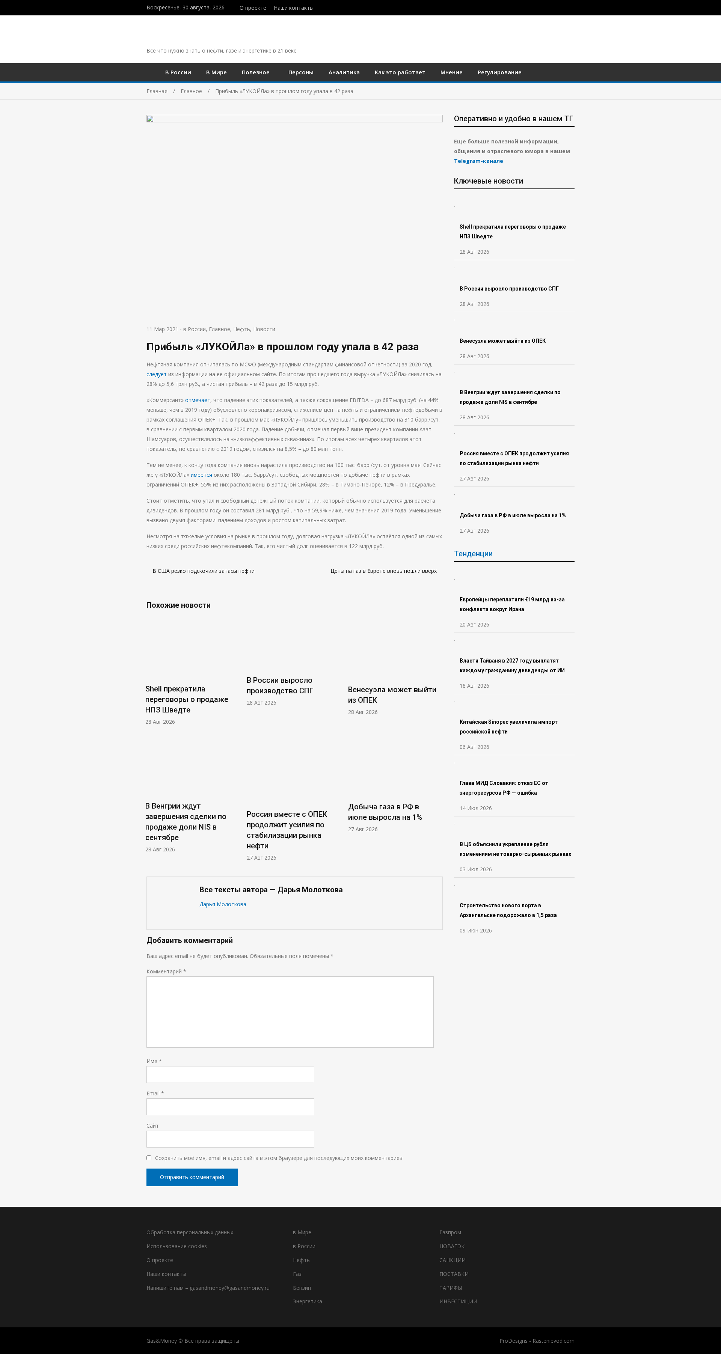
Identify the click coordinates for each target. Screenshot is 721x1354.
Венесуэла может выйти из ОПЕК (503, 341)
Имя (154, 1061)
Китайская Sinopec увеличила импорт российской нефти (509, 727)
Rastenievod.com (553, 1340)
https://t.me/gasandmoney (565, 6)
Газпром (450, 1232)
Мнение (451, 72)
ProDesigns (513, 1340)
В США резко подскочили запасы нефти (203, 570)
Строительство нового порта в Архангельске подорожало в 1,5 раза (508, 910)
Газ (297, 1273)
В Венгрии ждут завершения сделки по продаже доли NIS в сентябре (510, 397)
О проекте (253, 7)
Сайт (152, 1125)
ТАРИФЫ (450, 1287)
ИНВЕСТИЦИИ (458, 1301)
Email (155, 1093)
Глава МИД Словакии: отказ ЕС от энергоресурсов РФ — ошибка (504, 788)
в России (194, 329)
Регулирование (500, 72)
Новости (264, 329)
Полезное (256, 72)
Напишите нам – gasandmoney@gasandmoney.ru (208, 1287)
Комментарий (166, 971)
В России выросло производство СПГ (509, 289)
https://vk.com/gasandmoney (572, 6)
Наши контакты (294, 7)
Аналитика (344, 72)
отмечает (197, 400)
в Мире (302, 1232)
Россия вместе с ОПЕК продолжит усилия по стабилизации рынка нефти (514, 458)
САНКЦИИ (452, 1260)
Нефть (241, 329)
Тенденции (473, 553)
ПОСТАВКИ (454, 1273)
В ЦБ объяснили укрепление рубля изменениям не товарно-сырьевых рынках (516, 849)
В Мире (216, 72)
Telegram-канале (478, 160)
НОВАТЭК (452, 1246)
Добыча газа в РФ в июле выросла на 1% (513, 515)
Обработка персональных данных (189, 1232)
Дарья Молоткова (222, 904)
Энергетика (307, 1301)
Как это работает (400, 72)
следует (156, 374)
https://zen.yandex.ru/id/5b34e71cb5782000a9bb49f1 (557, 6)
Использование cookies (176, 1246)
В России (178, 72)
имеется (201, 474)
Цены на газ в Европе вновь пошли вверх (383, 570)
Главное (219, 329)
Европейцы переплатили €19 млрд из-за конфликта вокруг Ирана (512, 604)
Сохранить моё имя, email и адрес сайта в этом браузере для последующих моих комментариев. (279, 1157)
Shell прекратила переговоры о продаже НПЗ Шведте (186, 699)
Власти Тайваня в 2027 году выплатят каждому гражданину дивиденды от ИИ (512, 665)
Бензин (302, 1287)
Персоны (301, 72)
